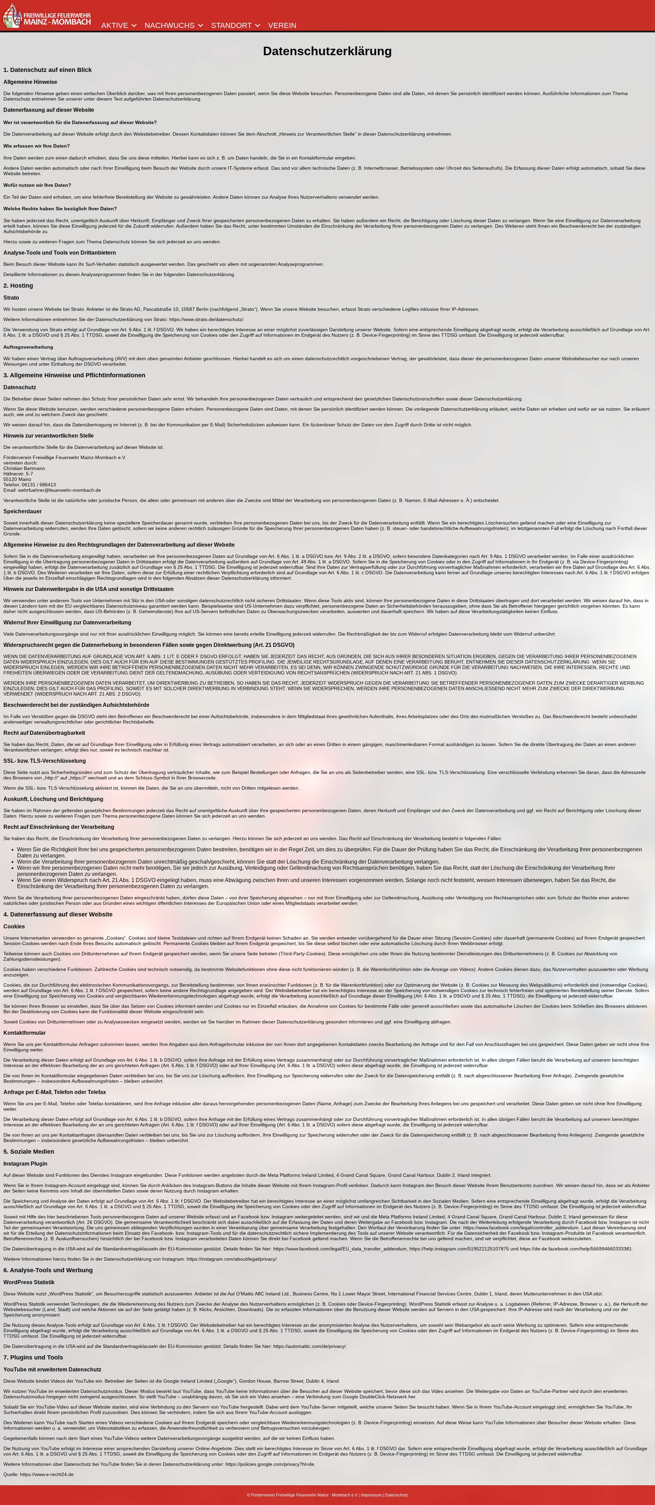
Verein (282, 25)
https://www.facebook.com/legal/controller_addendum (521, 1227)
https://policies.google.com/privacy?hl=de (269, 1464)
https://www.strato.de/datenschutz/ (206, 319)
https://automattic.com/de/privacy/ (309, 1346)
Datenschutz (396, 1495)
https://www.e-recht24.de (47, 1474)
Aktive (114, 25)
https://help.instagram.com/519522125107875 (459, 1248)
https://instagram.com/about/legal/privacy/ (232, 1259)
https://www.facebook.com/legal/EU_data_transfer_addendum (340, 1248)
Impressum (371, 1495)
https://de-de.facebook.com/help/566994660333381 (576, 1248)
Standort (231, 25)
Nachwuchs (170, 25)
